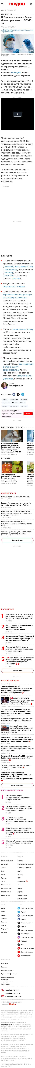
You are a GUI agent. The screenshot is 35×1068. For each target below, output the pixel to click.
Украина (5, 399)
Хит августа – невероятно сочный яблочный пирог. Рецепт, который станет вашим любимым (19, 808)
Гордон (3, 10)
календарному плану (23, 329)
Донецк (4, 918)
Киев (3, 908)
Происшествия (6, 888)
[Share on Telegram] (22, 394)
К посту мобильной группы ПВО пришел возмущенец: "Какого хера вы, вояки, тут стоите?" (16, 513)
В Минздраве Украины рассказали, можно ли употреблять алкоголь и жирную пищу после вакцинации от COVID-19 (11, 448)
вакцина (4, 406)
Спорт (3, 874)
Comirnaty (8, 272)
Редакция (4, 967)
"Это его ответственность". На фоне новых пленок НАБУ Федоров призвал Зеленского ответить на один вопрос (16, 711)
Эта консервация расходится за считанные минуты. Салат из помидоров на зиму (11, 478)
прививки (24, 406)
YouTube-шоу (22, 895)
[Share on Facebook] (13, 394)
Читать (28, 414)
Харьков (4, 922)
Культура (4, 878)
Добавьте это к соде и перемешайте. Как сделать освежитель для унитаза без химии (19, 819)
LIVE (19, 878)
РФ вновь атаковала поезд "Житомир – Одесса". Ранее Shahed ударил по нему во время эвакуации (17, 749)
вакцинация (14, 399)
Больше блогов (17, 540)
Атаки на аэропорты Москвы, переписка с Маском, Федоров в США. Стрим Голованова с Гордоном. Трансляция (17, 701)
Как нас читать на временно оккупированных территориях (7, 980)
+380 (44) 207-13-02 (13, 993)
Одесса (3, 915)
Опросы (20, 892)
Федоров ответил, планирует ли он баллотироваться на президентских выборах (20, 627)
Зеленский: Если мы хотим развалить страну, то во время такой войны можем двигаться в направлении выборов (17, 739)
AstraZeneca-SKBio (24, 266)
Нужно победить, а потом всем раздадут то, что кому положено (16, 533)
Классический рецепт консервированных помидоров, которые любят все (18, 798)
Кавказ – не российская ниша (15, 497)
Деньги (3, 867)
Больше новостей (17, 785)
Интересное (5, 895)
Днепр (3, 925)
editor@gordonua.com (13, 996)
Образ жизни (5, 885)
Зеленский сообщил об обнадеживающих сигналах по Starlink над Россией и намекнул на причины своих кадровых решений (16, 690)
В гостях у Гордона (24, 867)
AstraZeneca (11, 269)
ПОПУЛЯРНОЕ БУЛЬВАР (12, 790)
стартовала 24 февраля (14, 286)
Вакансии (4, 963)
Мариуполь (5, 929)
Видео (20, 888)
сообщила (16, 72)
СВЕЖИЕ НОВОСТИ (10, 681)
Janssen (16, 278)
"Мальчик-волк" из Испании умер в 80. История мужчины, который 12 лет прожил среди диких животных (19, 616)
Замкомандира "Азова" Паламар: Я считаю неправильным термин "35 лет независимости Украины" (20, 638)
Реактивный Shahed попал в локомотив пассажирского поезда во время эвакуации (19, 649)
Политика (4, 864)
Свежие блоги (8, 493)
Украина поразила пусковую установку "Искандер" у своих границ (16, 766)
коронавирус (14, 406)
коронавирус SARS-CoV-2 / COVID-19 (13, 403)
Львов (3, 911)
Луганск (4, 932)
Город (3, 904)
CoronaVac (9, 275)
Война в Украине (7, 861)
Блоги (19, 871)
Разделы (20, 856)
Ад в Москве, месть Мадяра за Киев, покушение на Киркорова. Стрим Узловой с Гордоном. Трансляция (20, 661)
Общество (11, 10)
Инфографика (6, 892)
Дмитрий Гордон (27, 908)
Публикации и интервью (26, 864)
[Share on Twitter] (18, 394)
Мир (2, 871)
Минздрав (24, 399)
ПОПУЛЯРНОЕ (7, 609)
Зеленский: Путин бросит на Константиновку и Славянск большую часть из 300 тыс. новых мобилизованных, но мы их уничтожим (17, 776)
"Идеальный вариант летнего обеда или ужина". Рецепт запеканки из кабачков (19, 843)
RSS (22, 945)
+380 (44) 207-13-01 (12, 990)
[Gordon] (17, 4)
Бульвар (6, 458)
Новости (4, 856)
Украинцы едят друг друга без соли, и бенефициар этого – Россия (16, 504)
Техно (3, 881)
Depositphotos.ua (6, 1024)
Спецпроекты (22, 898)
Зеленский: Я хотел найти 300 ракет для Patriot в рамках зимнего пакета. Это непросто (17, 758)
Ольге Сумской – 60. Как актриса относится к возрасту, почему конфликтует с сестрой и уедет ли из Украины (20, 831)
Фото (19, 885)
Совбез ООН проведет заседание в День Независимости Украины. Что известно (17, 720)
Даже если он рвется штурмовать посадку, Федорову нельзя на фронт (16, 523)
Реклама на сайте (7, 970)
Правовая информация (9, 974)
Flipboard (24, 941)
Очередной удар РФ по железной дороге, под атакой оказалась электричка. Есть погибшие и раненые (16, 729)
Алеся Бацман (26, 934)
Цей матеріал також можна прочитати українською (18, 31)
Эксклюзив (21, 881)
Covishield (8, 266)
